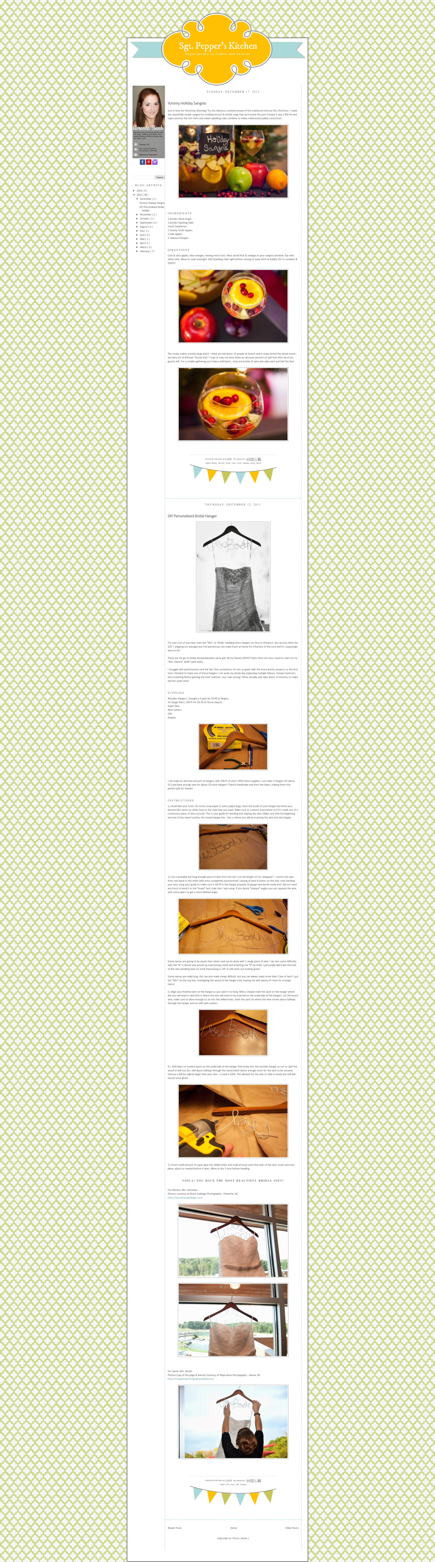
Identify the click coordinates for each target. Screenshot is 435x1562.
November (146, 214)
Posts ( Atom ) (240, 1538)
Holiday (246, 463)
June (142, 235)
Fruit (239, 463)
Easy (234, 463)
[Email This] (248, 459)
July (142, 231)
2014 (140, 191)
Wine (258, 463)
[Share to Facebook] (259, 459)
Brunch (221, 463)
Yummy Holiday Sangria (152, 203)
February (145, 251)
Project (243, 1485)
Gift (237, 1485)
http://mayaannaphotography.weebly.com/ (191, 1379)
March (143, 247)
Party (253, 463)
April (142, 243)
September (146, 223)
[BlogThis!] (252, 459)
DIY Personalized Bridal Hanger (192, 516)
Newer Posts (175, 1528)
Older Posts (292, 1528)
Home (233, 1528)
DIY (228, 1485)
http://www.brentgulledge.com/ (185, 1197)
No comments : (240, 459)
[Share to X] (255, 459)
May (142, 239)
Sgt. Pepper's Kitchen (218, 46)
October (145, 218)
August (144, 227)
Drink (228, 463)
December (146, 199)
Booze (214, 463)
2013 (140, 195)
